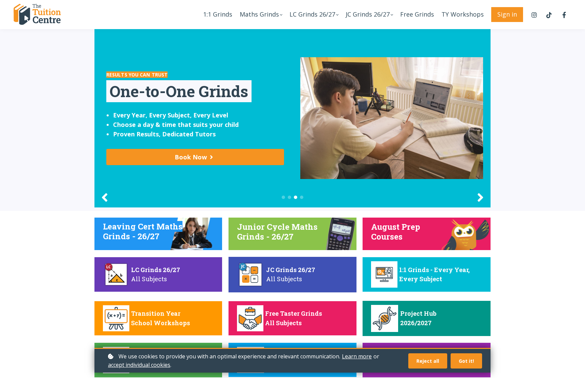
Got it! (466, 361)
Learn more (357, 356)
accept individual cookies (139, 365)
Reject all (427, 361)
